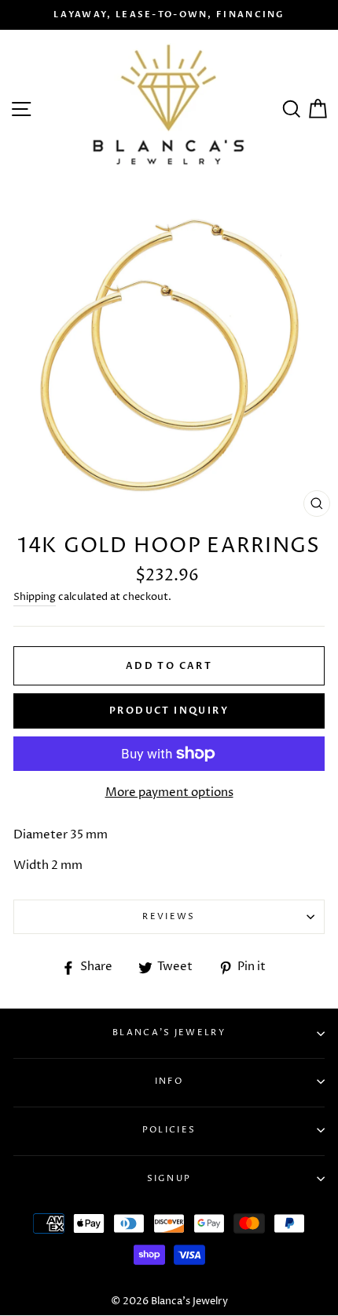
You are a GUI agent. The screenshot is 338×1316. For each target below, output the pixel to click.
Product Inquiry (169, 710)
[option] (169, 15)
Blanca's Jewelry (169, 1032)
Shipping (34, 597)
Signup (169, 1178)
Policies (169, 1130)
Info (169, 1081)
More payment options (169, 792)
